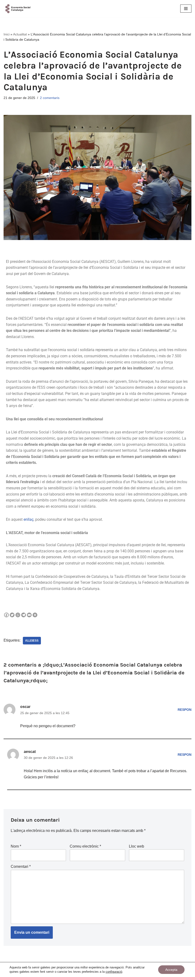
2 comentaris (49, 98)
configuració (114, 971)
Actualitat (20, 34)
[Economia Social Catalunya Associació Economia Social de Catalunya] (18, 8)
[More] (35, 615)
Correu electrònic (85, 846)
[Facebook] (6, 615)
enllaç (29, 519)
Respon (184, 710)
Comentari (21, 866)
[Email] (29, 615)
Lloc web (136, 846)
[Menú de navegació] (185, 9)
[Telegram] (23, 615)
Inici (7, 34)
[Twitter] (12, 615)
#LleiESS (32, 640)
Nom (16, 846)
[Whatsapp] (17, 615)
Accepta (171, 970)
